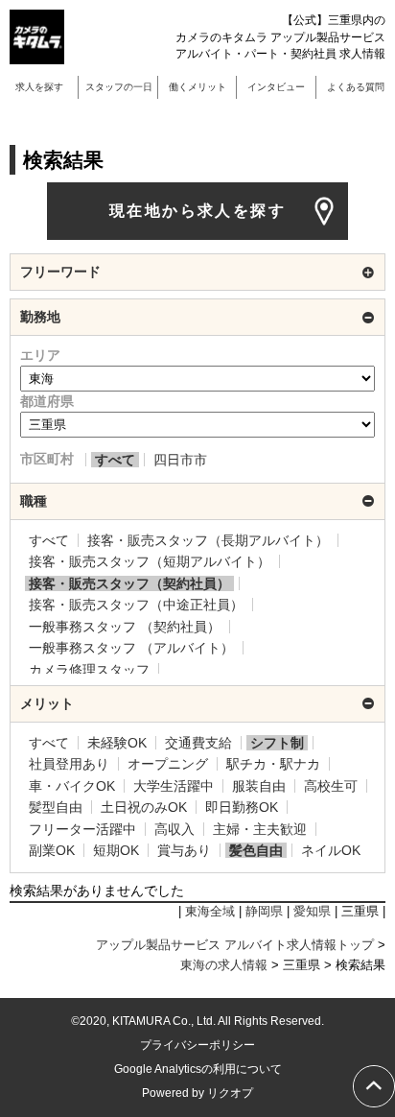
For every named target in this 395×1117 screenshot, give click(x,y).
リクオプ (230, 1093)
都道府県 (47, 401)
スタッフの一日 (118, 87)
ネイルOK (330, 850)
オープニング (168, 764)
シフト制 (277, 742)
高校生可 (331, 786)
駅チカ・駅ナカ (273, 764)
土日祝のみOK (144, 807)
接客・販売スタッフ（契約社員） (129, 583)
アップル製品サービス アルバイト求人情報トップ (235, 945)
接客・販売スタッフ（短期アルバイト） (149, 561)
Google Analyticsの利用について (198, 1069)
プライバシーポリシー (197, 1045)
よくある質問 (355, 87)
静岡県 (264, 911)
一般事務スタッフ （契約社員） (125, 626)
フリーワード (60, 271)
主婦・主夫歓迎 (260, 829)
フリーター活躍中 (82, 829)
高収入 (174, 829)
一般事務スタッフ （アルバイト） (131, 647)
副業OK (52, 850)
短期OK (116, 850)
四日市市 (180, 459)
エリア (40, 355)
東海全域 (210, 911)
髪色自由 (256, 850)
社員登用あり (69, 764)
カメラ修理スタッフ (89, 669)
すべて (115, 459)
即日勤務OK (241, 807)
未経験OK (117, 742)
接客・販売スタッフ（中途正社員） (136, 604)
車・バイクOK (72, 786)
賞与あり (184, 850)
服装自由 (259, 786)
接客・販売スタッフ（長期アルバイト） (208, 540)
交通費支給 (198, 742)
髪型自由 (55, 807)
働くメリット (197, 87)
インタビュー (276, 87)
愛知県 (312, 911)
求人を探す (39, 87)
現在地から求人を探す (197, 210)
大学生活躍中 (173, 786)
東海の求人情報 (223, 965)
